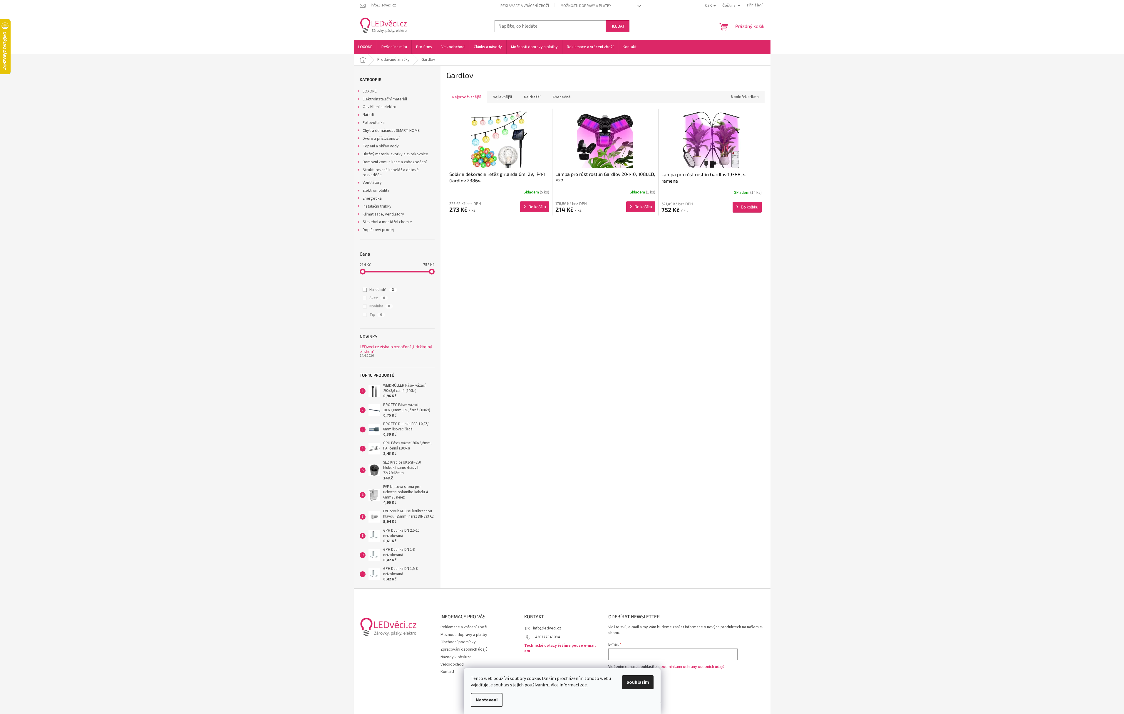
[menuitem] (365, 47)
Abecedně (561, 97)
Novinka (379, 306)
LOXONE (370, 91)
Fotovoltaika (374, 123)
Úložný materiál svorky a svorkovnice (395, 154)
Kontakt (447, 672)
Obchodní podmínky (458, 642)
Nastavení (486, 700)
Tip (375, 315)
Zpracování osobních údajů (464, 649)
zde (583, 685)
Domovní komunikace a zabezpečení (395, 162)
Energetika (372, 198)
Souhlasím (638, 682)
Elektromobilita (376, 190)
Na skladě (381, 290)
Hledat (617, 25)
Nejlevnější (502, 97)
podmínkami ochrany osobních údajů (692, 667)
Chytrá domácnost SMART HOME (391, 131)
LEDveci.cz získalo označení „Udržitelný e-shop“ (396, 348)
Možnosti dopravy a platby (586, 6)
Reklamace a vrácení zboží (524, 6)
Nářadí (368, 115)
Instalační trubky (377, 206)
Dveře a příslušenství (381, 139)
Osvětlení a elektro (379, 107)
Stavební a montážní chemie (387, 222)
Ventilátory (372, 183)
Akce (377, 298)
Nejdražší (532, 97)
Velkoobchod (452, 664)
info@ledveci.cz (547, 628)
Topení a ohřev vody (381, 146)
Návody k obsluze (456, 657)
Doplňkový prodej (378, 230)
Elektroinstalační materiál (385, 99)
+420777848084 (546, 637)
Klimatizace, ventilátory (383, 214)
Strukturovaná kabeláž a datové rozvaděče (391, 172)
